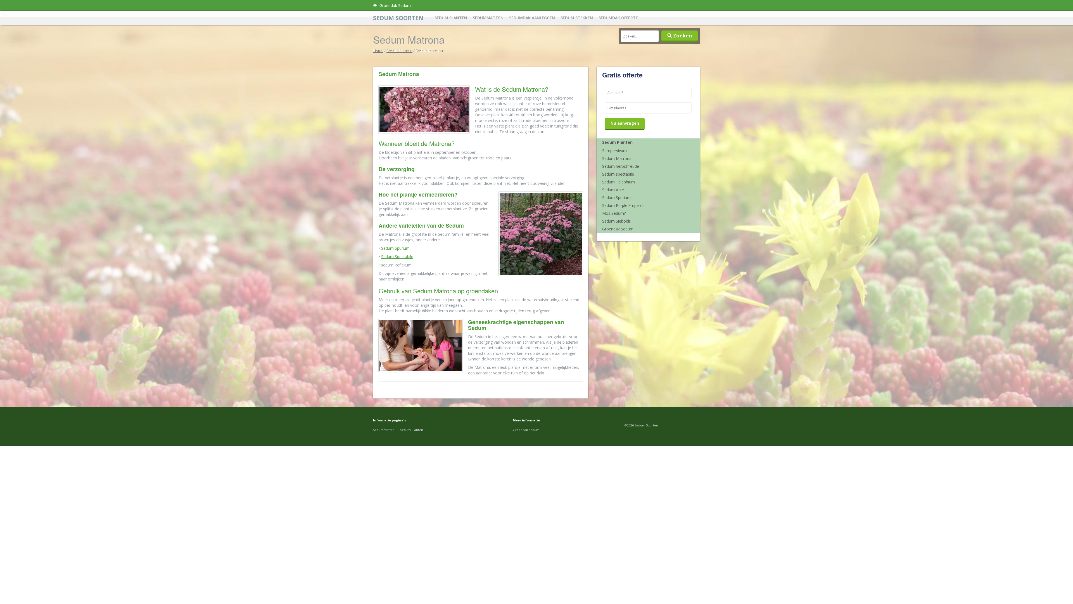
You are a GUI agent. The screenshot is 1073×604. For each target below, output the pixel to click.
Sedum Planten (451, 17)
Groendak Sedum (394, 5)
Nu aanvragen (625, 123)
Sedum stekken (577, 17)
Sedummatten (488, 17)
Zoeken (682, 35)
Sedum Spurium (395, 248)
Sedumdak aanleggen (532, 17)
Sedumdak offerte (618, 17)
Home (378, 50)
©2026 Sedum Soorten (641, 425)
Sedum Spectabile (397, 256)
